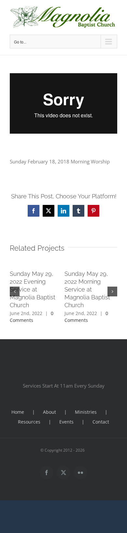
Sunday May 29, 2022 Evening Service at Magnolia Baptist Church (32, 289)
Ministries (86, 412)
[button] (15, 291)
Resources (29, 422)
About (49, 412)
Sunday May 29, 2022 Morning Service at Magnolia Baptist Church (87, 289)
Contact (100, 422)
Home (17, 412)
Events (66, 422)
